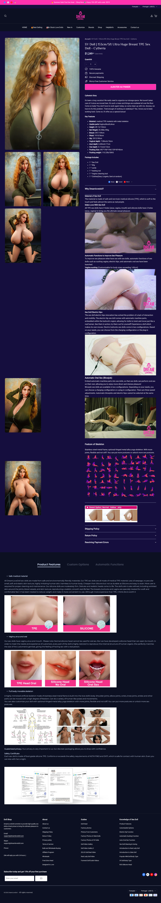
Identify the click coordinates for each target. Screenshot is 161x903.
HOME (24, 27)
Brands (91, 27)
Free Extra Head (47, 860)
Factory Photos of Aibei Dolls (90, 836)
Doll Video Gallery (87, 844)
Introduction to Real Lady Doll (129, 848)
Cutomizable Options (126, 828)
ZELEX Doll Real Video (88, 852)
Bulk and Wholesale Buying (51, 848)
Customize (80, 27)
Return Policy (46, 836)
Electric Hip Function (126, 832)
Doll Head (84, 824)
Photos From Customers (89, 832)
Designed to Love (48, 864)
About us (45, 824)
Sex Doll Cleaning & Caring (128, 844)
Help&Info (110, 27)
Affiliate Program (48, 852)
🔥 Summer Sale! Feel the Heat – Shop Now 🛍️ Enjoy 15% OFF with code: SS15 (80, 2)
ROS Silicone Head (125, 864)
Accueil (87, 39)
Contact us (135, 27)
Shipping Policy (47, 832)
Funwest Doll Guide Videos (90, 860)
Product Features (125, 824)
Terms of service (47, 844)
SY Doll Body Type (125, 860)
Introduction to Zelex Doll (127, 852)
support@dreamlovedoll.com (14, 836)
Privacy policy (47, 840)
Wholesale (45, 856)
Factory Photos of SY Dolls (90, 840)
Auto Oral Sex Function (127, 840)
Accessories (122, 27)
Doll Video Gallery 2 (87, 848)
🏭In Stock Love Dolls (54, 27)
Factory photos (86, 828)
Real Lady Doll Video (88, 856)
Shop (100, 27)
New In (69, 27)
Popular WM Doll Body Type (128, 856)
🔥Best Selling (36, 27)
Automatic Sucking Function (129, 836)
